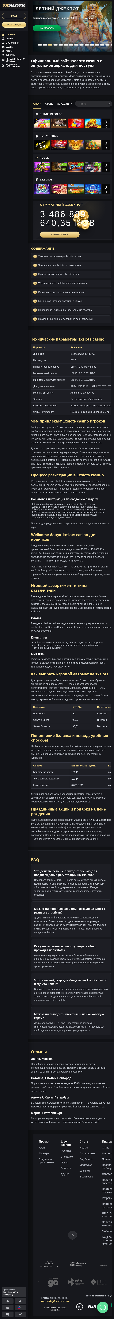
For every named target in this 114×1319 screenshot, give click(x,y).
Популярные (87, 1153)
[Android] (8, 1301)
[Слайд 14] (107, 45)
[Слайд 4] (55, 45)
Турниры (44, 1153)
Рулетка (66, 1150)
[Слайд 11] (92, 45)
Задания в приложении (46, 1161)
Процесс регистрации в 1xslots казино (59, 274)
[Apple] (20, 1301)
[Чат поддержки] (102, 1307)
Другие (65, 1174)
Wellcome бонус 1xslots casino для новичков (62, 283)
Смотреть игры (59, 234)
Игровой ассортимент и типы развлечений (61, 292)
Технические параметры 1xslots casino (59, 256)
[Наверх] (72, 1235)
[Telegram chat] (8, 1314)
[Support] (8, 1307)
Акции (42, 1147)
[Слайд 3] (50, 45)
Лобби (37, 104)
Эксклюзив (86, 1176)
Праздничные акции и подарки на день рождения (65, 319)
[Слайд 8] (76, 45)
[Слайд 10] (87, 45)
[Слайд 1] (40, 45)
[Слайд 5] (61, 45)
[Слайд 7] (71, 45)
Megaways (86, 1164)
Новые (84, 1147)
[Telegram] (20, 1314)
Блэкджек (67, 1156)
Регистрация (14, 25)
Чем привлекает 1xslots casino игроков (59, 265)
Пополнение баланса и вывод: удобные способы (65, 310)
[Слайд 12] (97, 45)
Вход (14, 16)
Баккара (66, 1168)
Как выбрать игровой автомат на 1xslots (60, 301)
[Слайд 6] (66, 45)
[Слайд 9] (81, 45)
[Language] (20, 1307)
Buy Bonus (86, 1159)
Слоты (49, 104)
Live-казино (64, 104)
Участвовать (47, 28)
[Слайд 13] (102, 45)
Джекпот (85, 1170)
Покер (64, 1162)
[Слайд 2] (45, 45)
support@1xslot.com (54, 1301)
